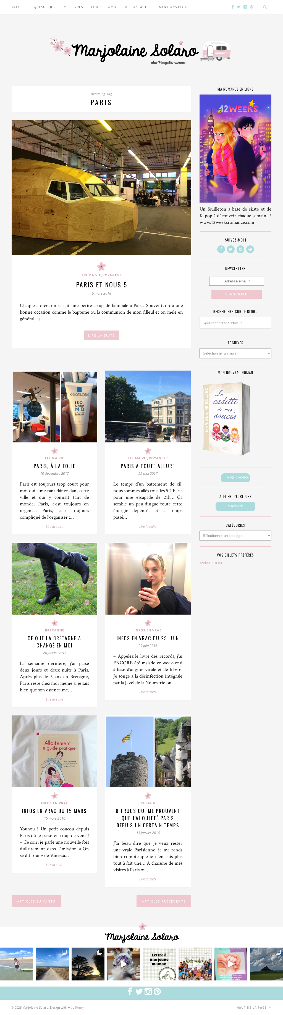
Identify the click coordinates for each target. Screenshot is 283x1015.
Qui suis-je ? (45, 7)
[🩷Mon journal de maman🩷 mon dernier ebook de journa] (230, 964)
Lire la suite (54, 526)
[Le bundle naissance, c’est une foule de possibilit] (195, 964)
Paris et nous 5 (101, 284)
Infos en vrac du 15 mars (54, 810)
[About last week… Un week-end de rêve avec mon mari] (266, 964)
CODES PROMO (103, 7)
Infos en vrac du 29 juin (148, 638)
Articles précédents (164, 901)
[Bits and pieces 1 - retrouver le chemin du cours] (52, 964)
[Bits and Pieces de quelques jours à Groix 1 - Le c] (88, 964)
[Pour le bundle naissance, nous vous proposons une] (159, 964)
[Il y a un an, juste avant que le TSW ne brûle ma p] (16, 964)
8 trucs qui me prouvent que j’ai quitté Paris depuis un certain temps (148, 818)
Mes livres (73, 7)
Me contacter (137, 7)
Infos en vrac (148, 630)
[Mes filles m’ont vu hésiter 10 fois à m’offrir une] (123, 964)
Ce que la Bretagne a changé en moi (54, 641)
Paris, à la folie (54, 466)
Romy (79, 1007)
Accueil (19, 7)
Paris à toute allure (148, 466)
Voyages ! (112, 275)
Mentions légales (176, 7)
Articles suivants (36, 901)
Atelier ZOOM (211, 562)
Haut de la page (252, 1007)
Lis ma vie (91, 275)
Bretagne (54, 630)
